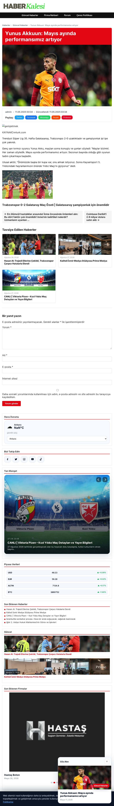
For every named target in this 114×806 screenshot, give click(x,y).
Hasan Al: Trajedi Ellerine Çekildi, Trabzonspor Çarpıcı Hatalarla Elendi (38, 609)
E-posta (7, 366)
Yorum (6, 327)
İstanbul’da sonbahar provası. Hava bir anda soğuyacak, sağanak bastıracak (40, 619)
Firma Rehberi (51, 15)
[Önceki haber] (98, 479)
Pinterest (67, 117)
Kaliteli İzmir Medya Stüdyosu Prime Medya (26, 612)
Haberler (6, 25)
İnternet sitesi (9, 378)
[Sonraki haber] (104, 479)
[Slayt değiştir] (52, 782)
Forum (67, 15)
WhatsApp (44, 117)
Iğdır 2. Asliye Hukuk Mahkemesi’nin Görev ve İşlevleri (31, 622)
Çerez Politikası (84, 15)
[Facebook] (7, 459)
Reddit (56, 117)
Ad (4, 355)
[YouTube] (32, 459)
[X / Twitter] (15, 459)
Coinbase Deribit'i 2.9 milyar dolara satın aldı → (96, 217)
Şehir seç (12, 433)
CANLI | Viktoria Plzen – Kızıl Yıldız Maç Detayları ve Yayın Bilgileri (36, 616)
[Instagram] (24, 459)
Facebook (31, 117)
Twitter (19, 117)
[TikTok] (40, 459)
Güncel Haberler (30, 15)
